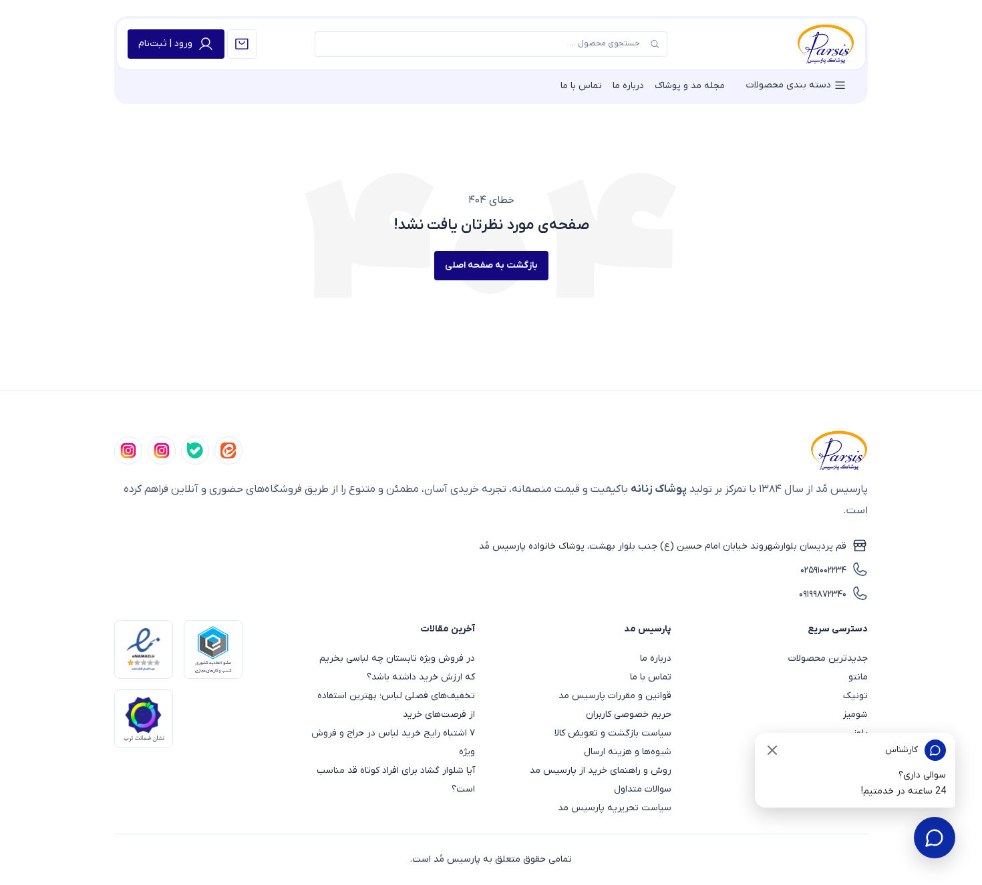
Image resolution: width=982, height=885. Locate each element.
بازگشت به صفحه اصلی (491, 265)
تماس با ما (581, 85)
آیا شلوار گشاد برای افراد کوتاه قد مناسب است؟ (396, 780)
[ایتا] (228, 450)
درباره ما (628, 85)
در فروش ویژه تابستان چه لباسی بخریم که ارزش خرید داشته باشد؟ (397, 667)
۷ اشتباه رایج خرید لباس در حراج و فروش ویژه (393, 742)
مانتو (858, 677)
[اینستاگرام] (128, 450)
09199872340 (822, 594)
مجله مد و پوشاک (690, 85)
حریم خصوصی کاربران (628, 714)
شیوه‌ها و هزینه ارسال (627, 752)
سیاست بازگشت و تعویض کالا (612, 733)
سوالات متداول (642, 789)
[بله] (195, 450)
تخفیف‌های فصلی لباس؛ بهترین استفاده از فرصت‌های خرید (396, 705)
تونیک (855, 695)
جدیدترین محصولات (828, 658)
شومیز (855, 714)
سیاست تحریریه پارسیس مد (614, 808)
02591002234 (823, 570)
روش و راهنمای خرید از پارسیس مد (600, 770)
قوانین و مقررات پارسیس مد (614, 695)
